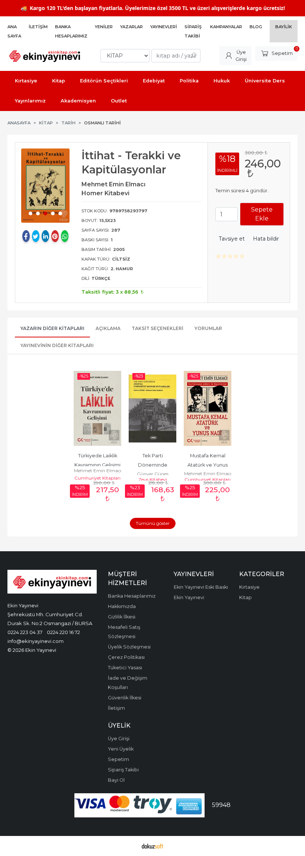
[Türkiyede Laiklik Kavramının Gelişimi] (97, 408)
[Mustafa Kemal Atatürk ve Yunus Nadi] (207, 408)
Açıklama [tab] (108, 328)
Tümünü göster (153, 523)
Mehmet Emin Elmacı (97, 470)
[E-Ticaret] (152, 846)
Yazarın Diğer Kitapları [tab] (52, 328)
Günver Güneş (152, 474)
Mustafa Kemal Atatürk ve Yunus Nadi (208, 465)
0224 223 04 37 (24, 632)
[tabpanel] (45, 185)
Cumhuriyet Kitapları (97, 478)
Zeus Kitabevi (152, 479)
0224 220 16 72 (63, 632)
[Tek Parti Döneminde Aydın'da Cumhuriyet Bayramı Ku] (152, 408)
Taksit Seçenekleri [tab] (157, 328)
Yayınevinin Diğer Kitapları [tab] (57, 345)
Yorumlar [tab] (208, 328)
